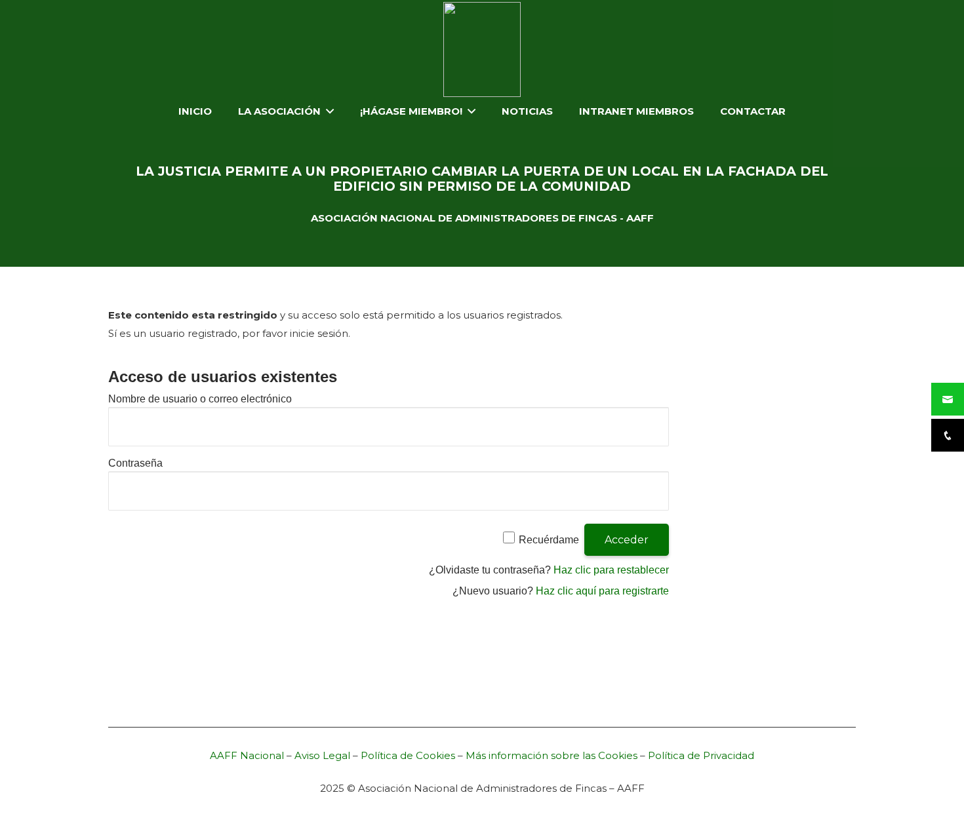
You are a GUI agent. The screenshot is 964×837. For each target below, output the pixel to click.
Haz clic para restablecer (611, 569)
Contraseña (135, 463)
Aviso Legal (322, 755)
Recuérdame (549, 539)
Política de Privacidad (701, 755)
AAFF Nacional (247, 755)
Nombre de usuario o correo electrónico (200, 398)
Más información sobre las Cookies (551, 755)
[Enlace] (482, 49)
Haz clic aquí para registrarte (602, 590)
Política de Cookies (408, 755)
